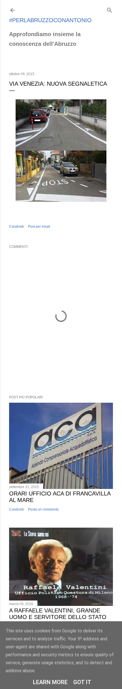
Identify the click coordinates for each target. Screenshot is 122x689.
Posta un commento (43, 509)
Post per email (39, 227)
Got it (82, 682)
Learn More (50, 682)
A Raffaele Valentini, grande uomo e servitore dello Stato (57, 613)
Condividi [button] (16, 227)
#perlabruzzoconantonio (50, 20)
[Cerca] (109, 9)
